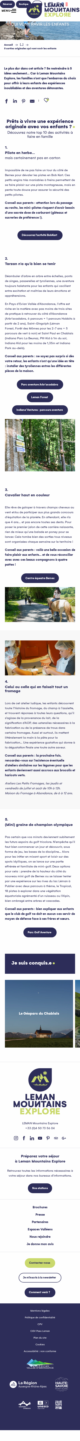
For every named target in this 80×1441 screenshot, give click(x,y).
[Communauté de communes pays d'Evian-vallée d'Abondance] (40, 1364)
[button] (46, 100)
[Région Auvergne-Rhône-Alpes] (28, 1384)
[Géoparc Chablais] (24, 1405)
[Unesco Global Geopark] (43, 1405)
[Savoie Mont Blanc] (62, 1384)
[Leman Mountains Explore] (53, 10)
